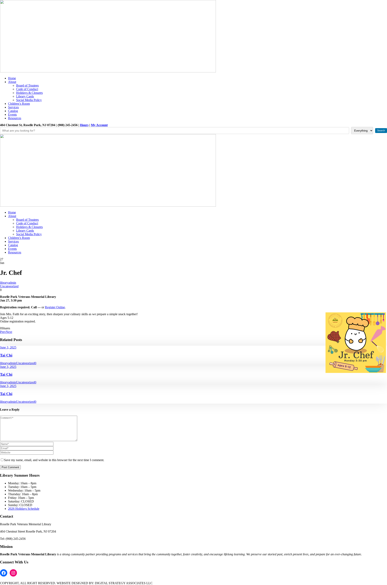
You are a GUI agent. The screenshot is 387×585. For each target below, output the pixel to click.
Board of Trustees (27, 85)
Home (12, 78)
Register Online (55, 307)
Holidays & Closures (29, 92)
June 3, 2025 (8, 347)
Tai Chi (6, 355)
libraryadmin (8, 282)
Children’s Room (19, 103)
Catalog (13, 111)
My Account (99, 125)
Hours (84, 125)
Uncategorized (9, 286)
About (12, 82)
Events (12, 114)
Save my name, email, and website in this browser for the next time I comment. (54, 460)
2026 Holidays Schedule (23, 508)
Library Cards (25, 96)
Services (13, 107)
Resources (14, 118)
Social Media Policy (29, 100)
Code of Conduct (27, 89)
